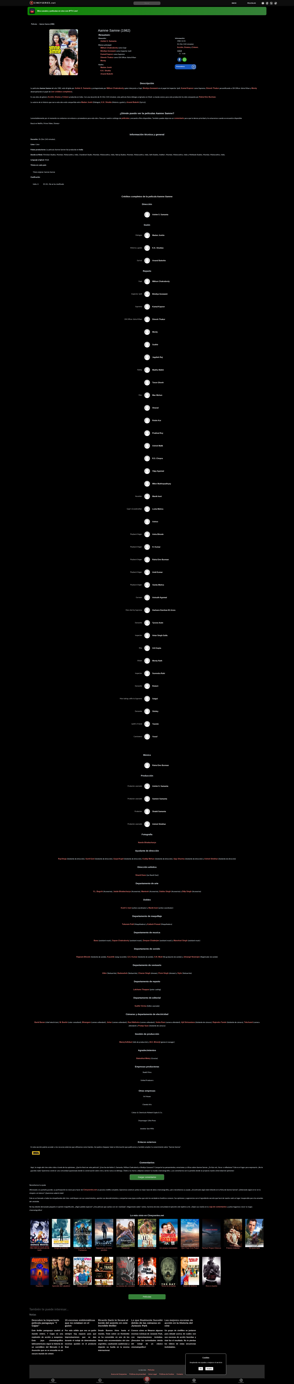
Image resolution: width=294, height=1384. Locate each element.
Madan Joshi (106, 67)
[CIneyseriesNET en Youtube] (262, 3)
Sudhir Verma (140, 1006)
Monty (103, 61)
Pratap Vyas (143, 1026)
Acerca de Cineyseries (119, 1374)
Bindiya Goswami (108, 51)
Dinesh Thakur (106, 57)
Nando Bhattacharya (147, 842)
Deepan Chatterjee (151, 941)
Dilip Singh (187, 891)
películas (125, 118)
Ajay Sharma (179, 859)
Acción (180, 47)
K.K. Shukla (105, 71)
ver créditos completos (62, 92)
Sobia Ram (160, 1022)
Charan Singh (144, 973)
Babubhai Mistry (143, 1058)
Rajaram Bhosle (83, 957)
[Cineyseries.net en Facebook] (267, 3)
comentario (179, 118)
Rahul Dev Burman (207, 97)
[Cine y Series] (42, 4)
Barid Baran (39, 1022)
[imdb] (36, 1153)
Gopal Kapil (118, 859)
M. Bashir (63, 1022)
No (201, 1369)
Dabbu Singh (165, 891)
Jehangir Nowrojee (191, 957)
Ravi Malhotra (134, 1022)
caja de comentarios (218, 1207)
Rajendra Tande (219, 1022)
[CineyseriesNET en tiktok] (275, 3)
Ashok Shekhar (211, 859)
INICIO (234, 3)
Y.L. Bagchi (98, 891)
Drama (187, 47)
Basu (96, 941)
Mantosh (145, 891)
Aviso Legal (152, 1374)
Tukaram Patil (128, 924)
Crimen (195, 47)
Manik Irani (153, 908)
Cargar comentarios (147, 1177)
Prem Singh (163, 973)
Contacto (180, 1374)
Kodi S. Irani (126, 908)
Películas (147, 1297)
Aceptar (209, 1369)
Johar (109, 1022)
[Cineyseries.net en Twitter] (271, 3)
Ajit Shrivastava (188, 1022)
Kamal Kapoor (106, 54)
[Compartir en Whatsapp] (184, 59)
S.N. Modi (158, 957)
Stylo (179, 973)
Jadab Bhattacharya (122, 891)
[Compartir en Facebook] (179, 59)
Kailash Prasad (153, 924)
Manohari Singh (180, 941)
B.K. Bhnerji (155, 1042)
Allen (104, 973)
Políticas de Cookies (166, 1374)
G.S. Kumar (132, 957)
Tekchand (248, 1022)
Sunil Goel (89, 859)
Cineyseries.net (90, 1190)
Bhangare (86, 1022)
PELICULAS (251, 3)
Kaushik (110, 957)
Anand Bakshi (106, 74)
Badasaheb (122, 973)
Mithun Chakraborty (109, 48)
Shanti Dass (140, 875)
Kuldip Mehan (148, 859)
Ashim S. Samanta (108, 41)
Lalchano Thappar (141, 989)
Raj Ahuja (62, 859)
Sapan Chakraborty (120, 941)
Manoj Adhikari (125, 1042)
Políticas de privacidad (137, 1374)
